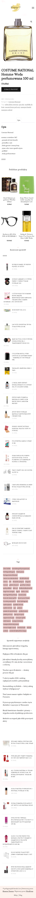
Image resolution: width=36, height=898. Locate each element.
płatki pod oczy (7, 614)
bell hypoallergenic (9, 572)
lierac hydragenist (22, 601)
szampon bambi (26, 107)
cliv (10, 581)
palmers (19, 608)
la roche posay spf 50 (9, 601)
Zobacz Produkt (11, 89)
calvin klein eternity (11, 105)
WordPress (29, 891)
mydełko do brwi (18, 604)
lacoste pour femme (24, 598)
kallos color (24, 591)
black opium (20, 572)
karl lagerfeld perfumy (10, 595)
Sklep (16, 895)
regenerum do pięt (8, 618)
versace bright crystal (9, 627)
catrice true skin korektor (10, 578)
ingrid (18, 591)
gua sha (21, 105)
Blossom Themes (8, 891)
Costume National (14, 102)
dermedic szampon (18, 581)
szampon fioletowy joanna (11, 624)
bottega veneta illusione (10, 575)
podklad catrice (23, 611)
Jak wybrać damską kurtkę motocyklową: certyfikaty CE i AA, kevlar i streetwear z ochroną (18, 662)
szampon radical (6, 110)
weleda (29, 627)
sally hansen (7, 621)
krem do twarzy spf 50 (9, 598)
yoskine (5, 631)
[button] (31, 21)
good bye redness (25, 585)
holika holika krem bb (25, 588)
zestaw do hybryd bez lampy (18, 631)
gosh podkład (7, 588)
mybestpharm (7, 604)
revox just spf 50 (20, 618)
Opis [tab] (18, 120)
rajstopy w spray (19, 614)
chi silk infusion (24, 578)
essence (5, 585)
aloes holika (6, 568)
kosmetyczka (22, 595)
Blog (20, 895)
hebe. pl (15, 588)
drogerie (27, 581)
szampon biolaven (17, 621)
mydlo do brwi (7, 608)
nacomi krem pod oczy (12, 107)
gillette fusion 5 (14, 585)
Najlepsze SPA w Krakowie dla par (15, 654)
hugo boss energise (8, 591)
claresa (5, 581)
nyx (15, 608)
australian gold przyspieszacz (20, 568)
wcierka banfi (21, 627)
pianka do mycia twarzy (10, 611)
